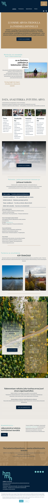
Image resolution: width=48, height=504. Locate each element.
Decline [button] (26, 501)
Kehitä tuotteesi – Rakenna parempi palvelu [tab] (15, 200)
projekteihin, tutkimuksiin (31, 426)
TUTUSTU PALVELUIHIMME (24, 39)
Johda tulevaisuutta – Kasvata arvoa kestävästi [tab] (16, 206)
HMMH (14, 8)
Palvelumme (21, 8)
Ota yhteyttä (44, 3)
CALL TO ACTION (12, 350)
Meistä (35, 8)
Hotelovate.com (9, 222)
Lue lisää (4, 434)
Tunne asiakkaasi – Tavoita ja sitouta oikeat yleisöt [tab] (17, 203)
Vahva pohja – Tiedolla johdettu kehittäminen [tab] (16, 194)
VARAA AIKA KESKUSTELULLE (24, 407)
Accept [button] (21, 501)
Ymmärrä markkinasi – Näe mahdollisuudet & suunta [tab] (18, 197)
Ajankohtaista (29, 8)
